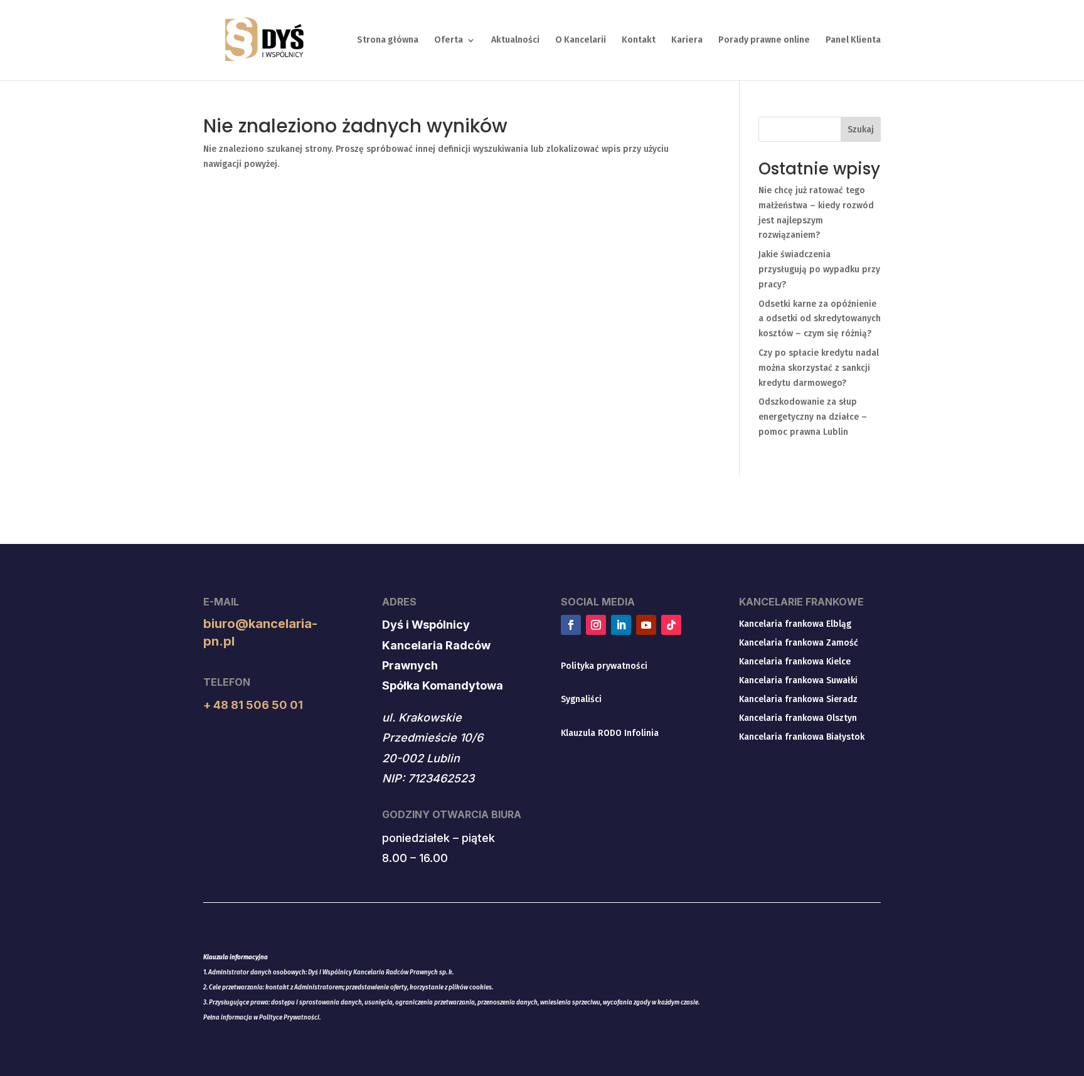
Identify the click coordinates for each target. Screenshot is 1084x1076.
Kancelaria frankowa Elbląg (795, 624)
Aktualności (515, 40)
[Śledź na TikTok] (671, 625)
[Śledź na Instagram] (596, 625)
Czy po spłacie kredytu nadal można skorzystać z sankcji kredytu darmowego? (818, 368)
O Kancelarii (580, 40)
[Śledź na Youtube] (646, 625)
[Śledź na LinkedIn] (621, 625)
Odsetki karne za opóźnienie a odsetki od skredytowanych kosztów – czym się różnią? (819, 319)
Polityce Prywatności (289, 1017)
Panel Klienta (853, 40)
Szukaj (861, 129)
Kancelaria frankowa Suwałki (798, 681)
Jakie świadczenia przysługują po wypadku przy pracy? (819, 269)
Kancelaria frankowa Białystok (801, 737)
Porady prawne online (764, 40)
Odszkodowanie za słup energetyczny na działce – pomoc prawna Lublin (812, 417)
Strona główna (387, 40)
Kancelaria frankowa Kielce (795, 662)
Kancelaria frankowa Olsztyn (798, 718)
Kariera (687, 40)
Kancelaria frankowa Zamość (798, 643)
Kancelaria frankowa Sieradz (798, 700)
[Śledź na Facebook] (571, 625)
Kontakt (639, 40)
